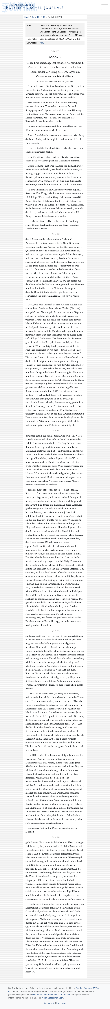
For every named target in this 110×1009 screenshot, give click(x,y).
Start (26, 17)
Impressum (61, 1003)
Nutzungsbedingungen (52, 997)
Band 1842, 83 (38, 17)
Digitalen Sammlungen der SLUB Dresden (51, 994)
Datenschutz (49, 1003)
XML (42, 42)
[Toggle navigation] (104, 7)
